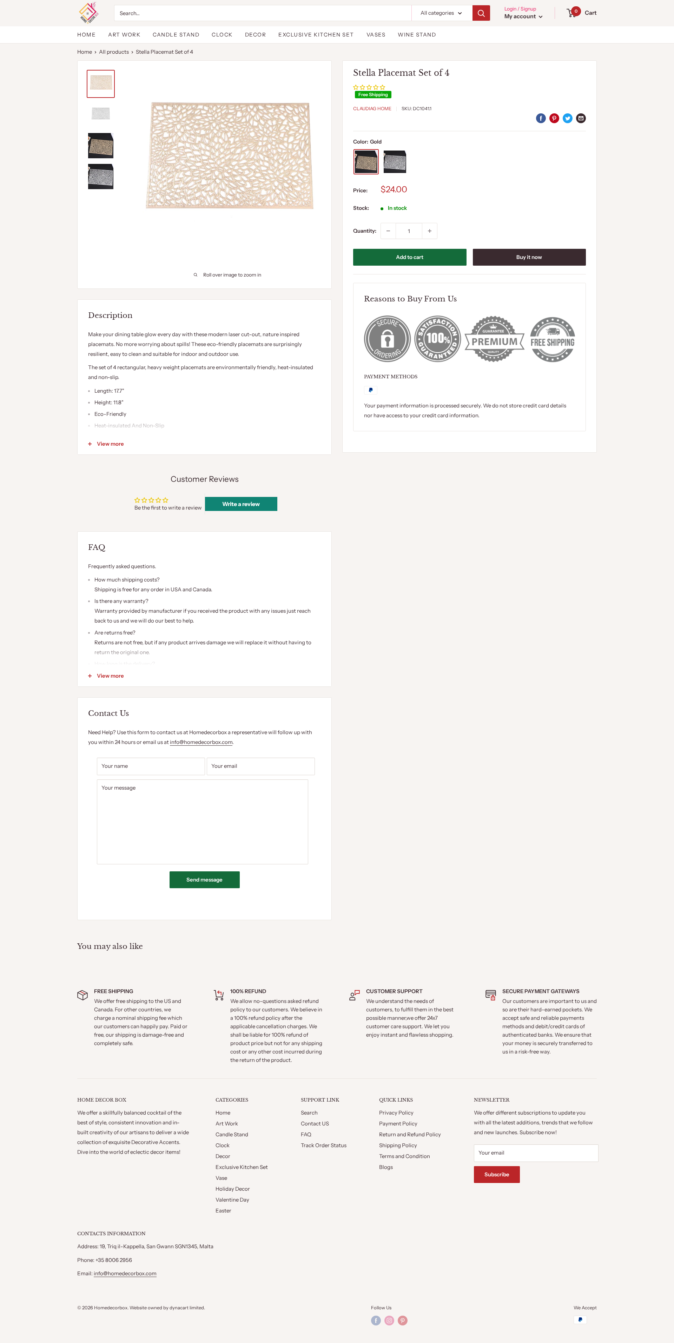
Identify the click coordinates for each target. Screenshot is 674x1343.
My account (520, 16)
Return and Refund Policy (410, 1134)
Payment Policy (398, 1123)
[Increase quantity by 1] (429, 231)
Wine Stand (417, 34)
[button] (369, 87)
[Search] (481, 13)
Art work (124, 34)
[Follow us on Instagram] (389, 1320)
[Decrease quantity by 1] (388, 231)
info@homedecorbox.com (201, 742)
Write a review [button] (241, 503)
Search (309, 1112)
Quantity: (364, 230)
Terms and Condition (404, 1156)
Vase (221, 1178)
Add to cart (409, 257)
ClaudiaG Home (372, 108)
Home (86, 34)
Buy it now (529, 257)
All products (114, 51)
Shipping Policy (398, 1145)
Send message (204, 879)
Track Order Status (323, 1145)
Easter (223, 1210)
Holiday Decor (233, 1188)
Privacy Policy (396, 1112)
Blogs (386, 1167)
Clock (222, 34)
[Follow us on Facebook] (376, 1320)
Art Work (227, 1123)
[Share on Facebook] (541, 118)
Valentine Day (232, 1199)
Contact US (315, 1123)
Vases (376, 34)
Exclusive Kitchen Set (316, 34)
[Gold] (366, 161)
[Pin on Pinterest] (554, 118)
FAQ (306, 1134)
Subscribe (496, 1174)
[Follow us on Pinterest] (403, 1320)
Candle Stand (176, 34)
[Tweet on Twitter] (568, 118)
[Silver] (395, 161)
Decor (255, 34)
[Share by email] (581, 118)
